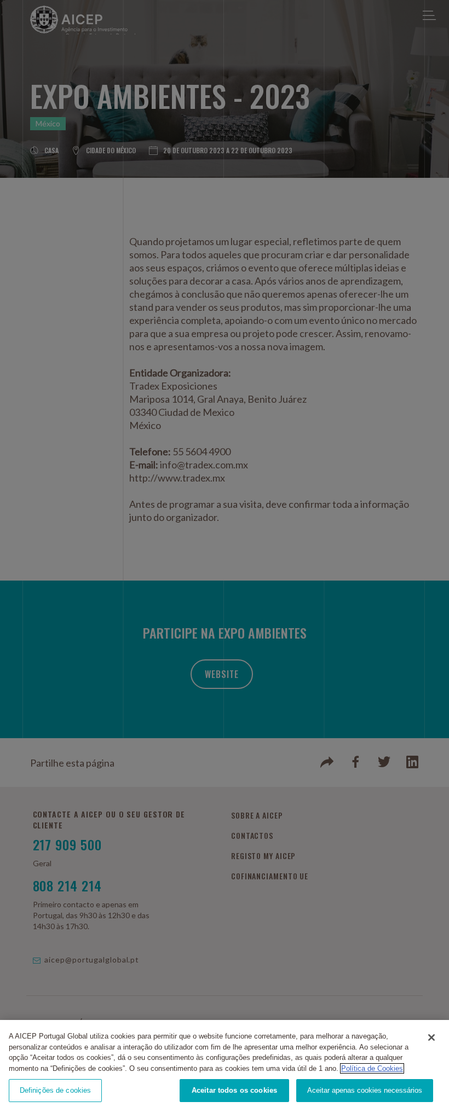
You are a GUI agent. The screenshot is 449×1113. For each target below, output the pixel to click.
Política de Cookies (372, 1068)
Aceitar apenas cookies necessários (364, 1090)
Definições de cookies (55, 1090)
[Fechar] (431, 1037)
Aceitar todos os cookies (234, 1090)
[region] (224, 1066)
